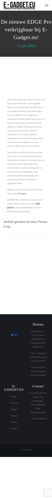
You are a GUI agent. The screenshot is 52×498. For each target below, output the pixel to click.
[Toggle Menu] (46, 5)
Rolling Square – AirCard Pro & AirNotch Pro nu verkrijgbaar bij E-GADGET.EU (38, 339)
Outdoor (14, 416)
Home (14, 396)
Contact (14, 428)
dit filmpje (21, 193)
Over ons (14, 403)
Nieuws (14, 422)
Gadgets (14, 409)
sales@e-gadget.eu (39, 418)
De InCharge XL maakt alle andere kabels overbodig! (38, 371)
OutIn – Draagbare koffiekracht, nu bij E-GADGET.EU (38, 357)
